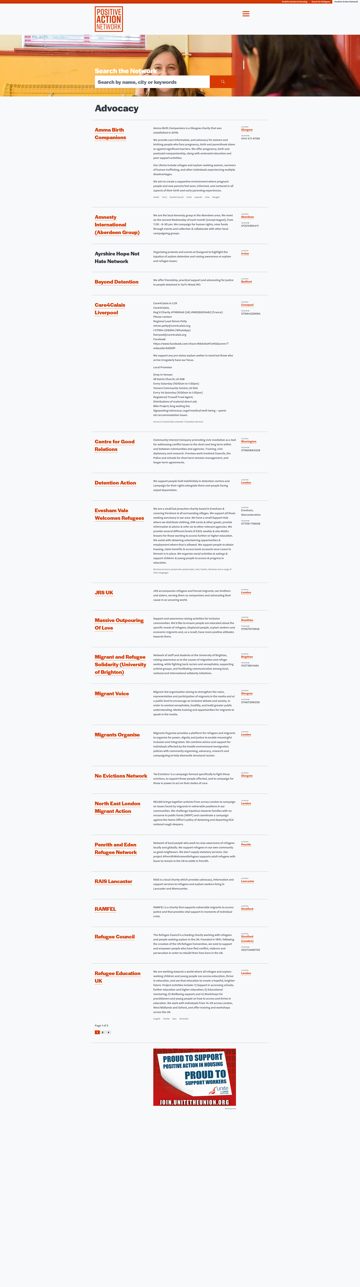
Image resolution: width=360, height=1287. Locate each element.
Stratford (247, 909)
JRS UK (104, 592)
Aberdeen (247, 217)
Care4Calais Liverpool (110, 308)
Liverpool (247, 305)
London (246, 482)
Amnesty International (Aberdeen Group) (117, 224)
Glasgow (247, 129)
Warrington (248, 441)
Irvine (245, 253)
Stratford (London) (247, 938)
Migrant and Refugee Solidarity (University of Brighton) (120, 664)
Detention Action (115, 482)
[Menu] (246, 14)
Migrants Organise (117, 734)
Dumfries (247, 620)
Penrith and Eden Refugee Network (116, 848)
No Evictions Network (121, 775)
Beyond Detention (117, 281)
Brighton (247, 656)
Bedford (246, 281)
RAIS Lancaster (113, 881)
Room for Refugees (321, 1)
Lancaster (247, 881)
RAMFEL (105, 908)
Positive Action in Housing (294, 1)
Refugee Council (115, 936)
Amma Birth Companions (110, 133)
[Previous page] (108, 1032)
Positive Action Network (346, 1)
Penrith (246, 844)
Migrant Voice (112, 693)
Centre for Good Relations (115, 445)
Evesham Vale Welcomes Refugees (119, 513)
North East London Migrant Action (117, 807)
